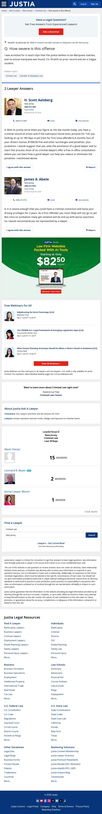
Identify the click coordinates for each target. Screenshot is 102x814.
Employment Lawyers (14, 640)
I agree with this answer (19, 167)
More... (7, 657)
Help (54, 806)
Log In (83, 4)
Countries (9, 776)
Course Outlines (59, 681)
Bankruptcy (57, 627)
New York (56, 731)
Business (9, 664)
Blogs (54, 690)
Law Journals (57, 685)
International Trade (14, 685)
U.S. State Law (59, 705)
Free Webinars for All (18, 305)
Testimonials (57, 776)
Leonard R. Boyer (15, 470)
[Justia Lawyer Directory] (64, 800)
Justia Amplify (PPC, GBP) (63, 768)
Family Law (56, 648)
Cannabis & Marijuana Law (63, 42)
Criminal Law (40, 11)
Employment (10, 677)
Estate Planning (59, 644)
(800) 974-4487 (30, 107)
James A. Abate (36, 179)
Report (91, 167)
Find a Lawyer (13, 523)
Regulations (10, 718)
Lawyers (8, 418)
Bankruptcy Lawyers (14, 627)
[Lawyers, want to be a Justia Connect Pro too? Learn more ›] (28, 470)
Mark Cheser (12, 449)
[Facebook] (45, 800)
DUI (53, 640)
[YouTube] (41, 800)
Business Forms (12, 759)
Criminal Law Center (51, 395)
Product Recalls (11, 764)
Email (52, 121)
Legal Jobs (9, 751)
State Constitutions (60, 710)
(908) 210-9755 (30, 186)
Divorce (55, 636)
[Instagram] (49, 800)
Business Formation (14, 668)
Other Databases (14, 747)
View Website (83, 121)
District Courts (11, 731)
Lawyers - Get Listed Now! (51, 543)
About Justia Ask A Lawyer (21, 408)
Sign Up (94, 4)
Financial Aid (57, 677)
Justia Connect (18, 806)
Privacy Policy (82, 806)
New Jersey (28, 11)
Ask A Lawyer (14, 11)
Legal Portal (32, 806)
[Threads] (53, 800)
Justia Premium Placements (64, 759)
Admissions (56, 673)
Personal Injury (58, 653)
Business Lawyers (13, 631)
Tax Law (8, 694)
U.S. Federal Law (13, 705)
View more (91, 511)
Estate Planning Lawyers (16, 644)
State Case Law (58, 718)
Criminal (55, 631)
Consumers (9, 414)
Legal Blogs (10, 755)
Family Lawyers (11, 648)
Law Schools (58, 664)
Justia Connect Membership (65, 751)
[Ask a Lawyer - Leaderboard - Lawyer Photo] (9, 457)
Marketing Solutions (63, 747)
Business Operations (14, 673)
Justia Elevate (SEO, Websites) (65, 764)
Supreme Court (11, 722)
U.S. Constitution (12, 710)
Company (45, 806)
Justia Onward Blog (60, 772)
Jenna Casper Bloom (17, 491)
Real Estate (9, 690)
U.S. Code (8, 714)
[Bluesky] (56, 800)
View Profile (29, 110)
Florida (54, 727)
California (56, 722)
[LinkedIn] (37, 800)
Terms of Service (66, 806)
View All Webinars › (51, 363)
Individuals (57, 623)
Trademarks (10, 772)
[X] (60, 800)
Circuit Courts (11, 727)
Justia (4, 11)
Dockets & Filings (12, 735)
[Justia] (22, 4)
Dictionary (56, 668)
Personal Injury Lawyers (16, 653)
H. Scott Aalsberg (38, 100)
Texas (54, 735)
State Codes (57, 714)
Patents (8, 768)
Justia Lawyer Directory (62, 755)
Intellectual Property (14, 681)
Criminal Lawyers (12, 636)
